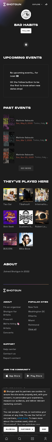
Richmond (33, 324)
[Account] (45, 438)
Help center (9, 349)
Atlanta (32, 315)
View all (32, 329)
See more (26, 168)
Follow (26, 31)
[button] (26, 30)
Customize (26, 429)
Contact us (9, 353)
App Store (14, 376)
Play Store (36, 376)
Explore (36, 4)
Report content (12, 358)
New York (33, 307)
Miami (31, 320)
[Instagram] (26, 44)
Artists (7, 328)
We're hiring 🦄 (11, 323)
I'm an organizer (12, 307)
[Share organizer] (46, 4)
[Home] (12, 4)
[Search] (19, 438)
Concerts (8, 332)
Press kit (8, 319)
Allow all (10, 429)
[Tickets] (32, 438)
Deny (44, 429)
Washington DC (36, 311)
